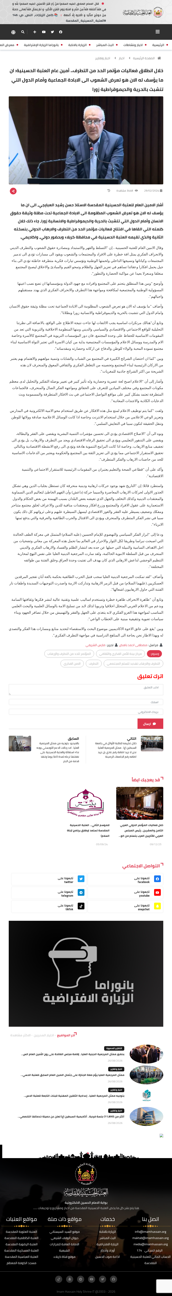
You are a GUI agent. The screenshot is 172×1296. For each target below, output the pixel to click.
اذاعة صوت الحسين (107, 1257)
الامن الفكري (72, 663)
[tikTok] (58, 1279)
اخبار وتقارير (102, 58)
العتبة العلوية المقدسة (21, 1232)
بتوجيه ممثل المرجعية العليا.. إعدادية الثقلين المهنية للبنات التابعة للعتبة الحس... (74, 1095)
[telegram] (80, 1279)
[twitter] (52, 32)
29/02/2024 (151, 190)
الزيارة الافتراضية (107, 1244)
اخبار (122, 58)
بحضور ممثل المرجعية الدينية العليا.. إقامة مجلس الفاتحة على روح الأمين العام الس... (72, 1054)
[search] (22, 32)
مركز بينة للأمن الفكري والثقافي (120, 654)
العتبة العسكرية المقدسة (21, 1250)
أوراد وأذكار (107, 1250)
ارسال (147, 724)
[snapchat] (69, 1279)
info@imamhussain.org (150, 1232)
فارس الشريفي (95, 645)
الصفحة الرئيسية (144, 58)
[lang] (13, 32)
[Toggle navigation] (157, 31)
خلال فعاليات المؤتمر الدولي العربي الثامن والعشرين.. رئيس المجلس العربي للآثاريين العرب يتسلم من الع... (141, 830)
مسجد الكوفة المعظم (21, 1263)
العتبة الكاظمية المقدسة (21, 1238)
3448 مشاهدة (125, 190)
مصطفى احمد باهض (133, 645)
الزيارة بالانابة (107, 1232)
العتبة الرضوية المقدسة (22, 1244)
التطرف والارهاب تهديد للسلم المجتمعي (133, 663)
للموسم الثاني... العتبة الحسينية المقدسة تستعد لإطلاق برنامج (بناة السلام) (88, 830)
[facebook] (60, 32)
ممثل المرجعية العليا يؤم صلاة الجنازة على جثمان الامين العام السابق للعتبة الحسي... (72, 1074)
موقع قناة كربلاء (64, 1257)
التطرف (94, 663)
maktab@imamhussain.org (150, 1238)
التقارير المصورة (114, 1048)
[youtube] (44, 32)
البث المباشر (107, 1238)
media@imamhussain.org (150, 1244)
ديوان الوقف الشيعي (64, 1238)
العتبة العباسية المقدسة (21, 1257)
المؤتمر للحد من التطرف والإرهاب (69, 654)
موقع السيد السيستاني (64, 1232)
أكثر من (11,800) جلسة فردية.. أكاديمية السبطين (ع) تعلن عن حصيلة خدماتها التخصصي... (71, 1116)
